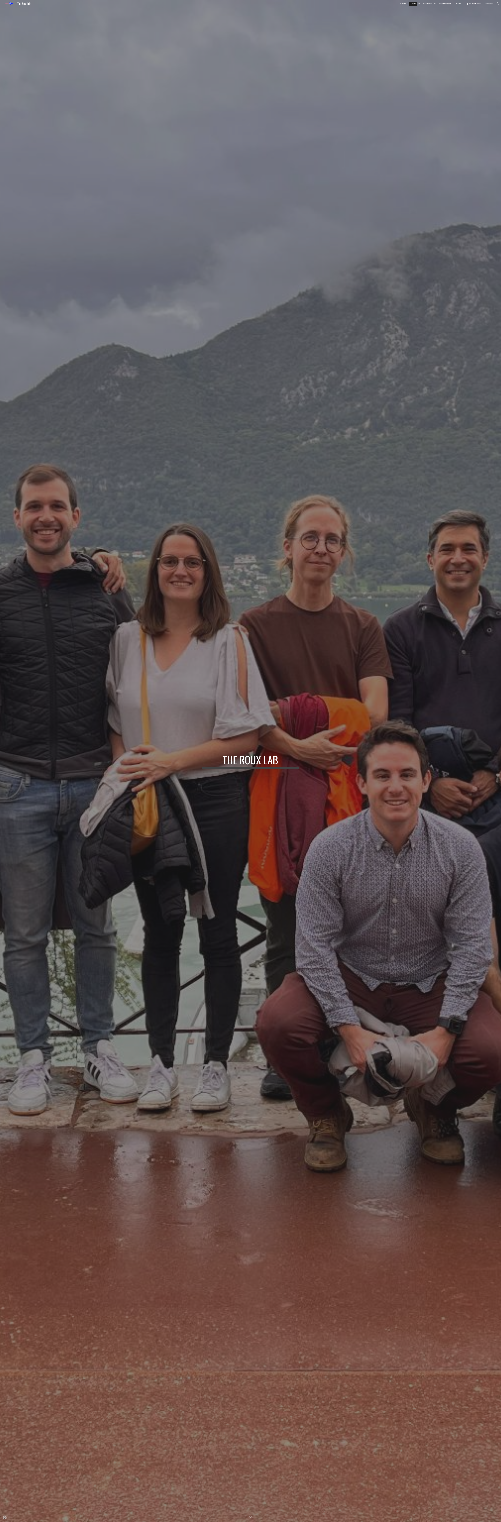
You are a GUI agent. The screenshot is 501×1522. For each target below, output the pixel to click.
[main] (250, 761)
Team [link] (413, 3)
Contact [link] (489, 3)
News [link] (458, 3)
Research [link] (427, 3)
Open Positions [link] (473, 3)
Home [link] (403, 3)
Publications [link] (445, 3)
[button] (498, 4)
